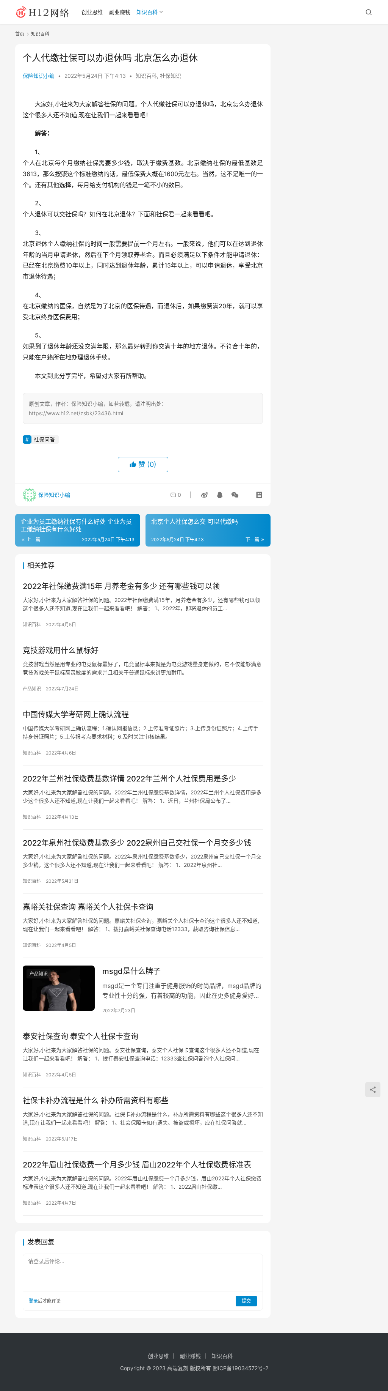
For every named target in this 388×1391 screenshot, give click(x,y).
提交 (246, 1301)
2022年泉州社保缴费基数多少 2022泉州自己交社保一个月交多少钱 (137, 843)
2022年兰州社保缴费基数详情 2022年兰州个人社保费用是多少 (129, 778)
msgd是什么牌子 (131, 971)
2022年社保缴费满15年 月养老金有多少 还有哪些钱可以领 (121, 586)
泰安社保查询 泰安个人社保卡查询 (80, 1036)
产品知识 (32, 689)
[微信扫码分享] (233, 495)
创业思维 (92, 12)
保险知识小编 (39, 75)
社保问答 (44, 439)
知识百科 (147, 12)
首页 (19, 34)
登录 (33, 1301)
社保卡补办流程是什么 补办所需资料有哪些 (96, 1100)
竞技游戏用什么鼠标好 (61, 650)
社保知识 (170, 75)
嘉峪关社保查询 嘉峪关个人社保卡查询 (88, 907)
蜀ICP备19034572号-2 (240, 1368)
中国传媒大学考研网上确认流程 (76, 714)
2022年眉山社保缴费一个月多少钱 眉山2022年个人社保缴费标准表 (137, 1164)
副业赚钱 (119, 12)
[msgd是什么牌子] (59, 988)
